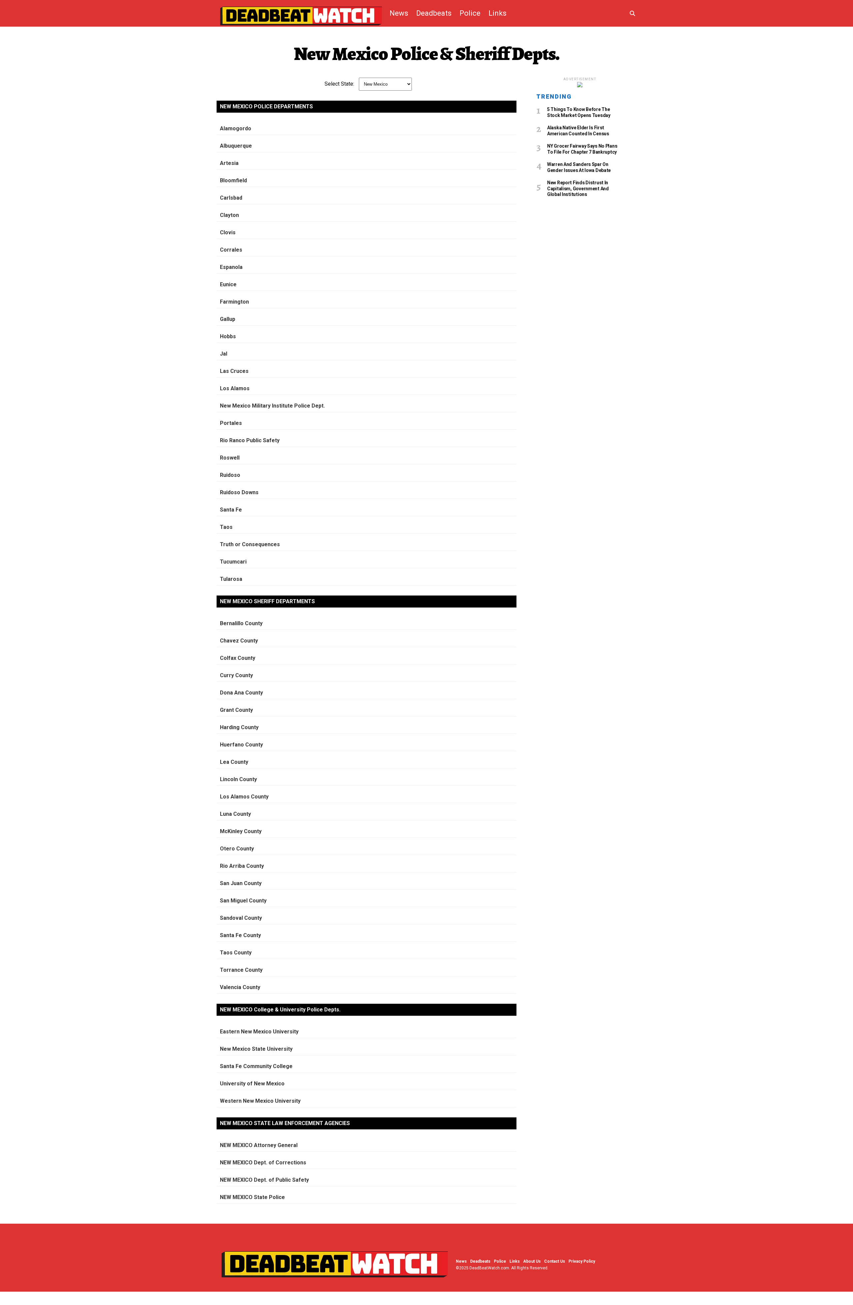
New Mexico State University (256, 1049)
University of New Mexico (252, 1083)
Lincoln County (238, 779)
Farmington (234, 302)
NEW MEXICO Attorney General (259, 1145)
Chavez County (239, 641)
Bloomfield (233, 180)
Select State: (339, 84)
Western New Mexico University (260, 1101)
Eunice (228, 284)
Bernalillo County (241, 623)
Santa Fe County (240, 935)
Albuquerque (236, 146)
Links (497, 13)
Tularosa (231, 579)
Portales (231, 423)
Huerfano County (241, 744)
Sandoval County (241, 918)
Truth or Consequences (250, 544)
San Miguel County (243, 900)
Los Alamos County (244, 796)
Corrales (231, 250)
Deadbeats (433, 13)
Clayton (229, 215)
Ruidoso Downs (239, 492)
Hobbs (228, 336)
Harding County (239, 727)
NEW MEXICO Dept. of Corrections (263, 1162)
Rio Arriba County (242, 866)
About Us (532, 1261)
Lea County (234, 762)
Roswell (230, 458)
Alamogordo (235, 128)
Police (469, 13)
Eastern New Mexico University (259, 1031)
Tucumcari (233, 562)
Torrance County (241, 970)
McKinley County (241, 831)
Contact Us (554, 1261)
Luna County (235, 814)
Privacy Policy (581, 1261)
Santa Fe (231, 510)
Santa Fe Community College (256, 1066)
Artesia (229, 163)
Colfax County (237, 658)
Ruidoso (230, 475)
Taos (226, 527)
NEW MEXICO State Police (252, 1197)
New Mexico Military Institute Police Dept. (272, 406)
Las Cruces (234, 371)
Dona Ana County (241, 692)
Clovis (228, 232)
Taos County (236, 952)
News (399, 13)
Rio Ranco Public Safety (250, 440)
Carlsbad (231, 198)
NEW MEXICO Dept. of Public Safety (264, 1180)
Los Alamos (235, 388)
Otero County (237, 848)
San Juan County (241, 883)
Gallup (227, 319)
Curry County (236, 675)
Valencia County (240, 987)
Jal (223, 354)
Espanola (231, 267)
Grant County (236, 710)
